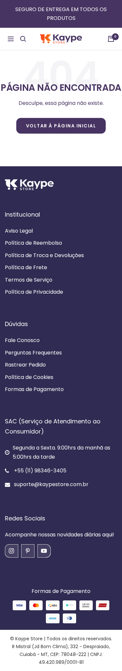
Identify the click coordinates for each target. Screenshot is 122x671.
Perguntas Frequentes (33, 352)
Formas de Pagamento (34, 389)
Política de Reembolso (33, 243)
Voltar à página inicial (61, 126)
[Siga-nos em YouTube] (43, 550)
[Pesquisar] (23, 39)
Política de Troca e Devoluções (44, 255)
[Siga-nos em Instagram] (11, 550)
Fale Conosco (22, 340)
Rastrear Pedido (25, 364)
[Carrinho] (111, 39)
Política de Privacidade (34, 292)
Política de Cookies (29, 377)
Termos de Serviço (28, 280)
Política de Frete (26, 267)
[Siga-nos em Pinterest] (27, 550)
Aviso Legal (19, 231)
